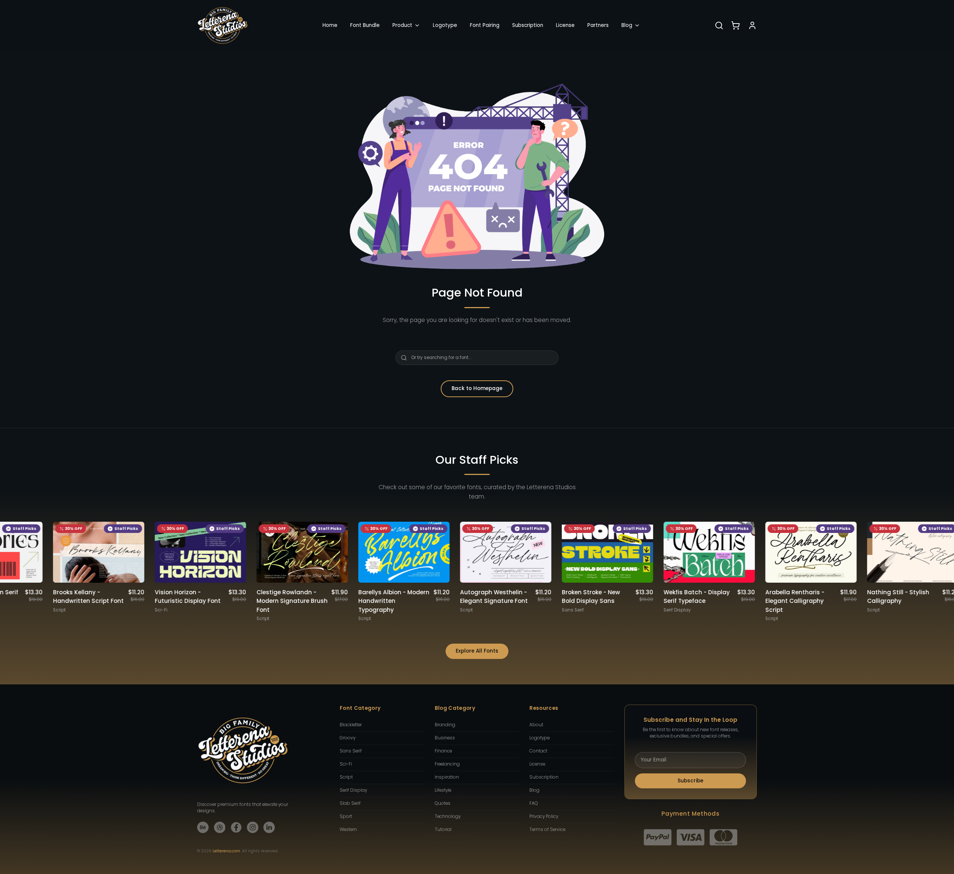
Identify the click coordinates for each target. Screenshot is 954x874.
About (536, 725)
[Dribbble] (220, 827)
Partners (598, 25)
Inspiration (447, 777)
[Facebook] (236, 827)
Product (402, 25)
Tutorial (443, 829)
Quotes (442, 803)
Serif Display (353, 790)
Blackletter (351, 725)
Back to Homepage (477, 388)
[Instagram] (253, 827)
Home (329, 25)
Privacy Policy (543, 816)
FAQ (533, 803)
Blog (626, 25)
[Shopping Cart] (735, 25)
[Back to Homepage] (222, 25)
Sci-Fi (346, 764)
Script (346, 777)
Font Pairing (484, 25)
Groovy (347, 738)
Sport (346, 816)
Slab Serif (350, 803)
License (565, 25)
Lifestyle (443, 790)
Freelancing (447, 764)
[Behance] (203, 827)
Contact (538, 751)
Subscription (527, 25)
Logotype (445, 25)
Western (348, 829)
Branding (445, 725)
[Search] (719, 25)
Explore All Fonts (477, 650)
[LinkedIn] (269, 827)
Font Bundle (365, 25)
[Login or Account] (752, 25)
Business (445, 738)
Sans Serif (351, 751)
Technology (448, 816)
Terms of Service (547, 829)
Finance (443, 751)
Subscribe (690, 780)
